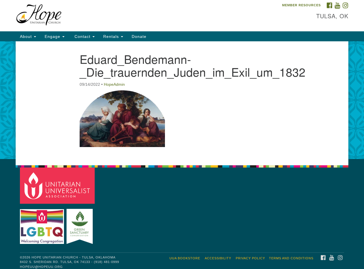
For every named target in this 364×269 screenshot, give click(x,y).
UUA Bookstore (184, 258)
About (26, 36)
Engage (53, 36)
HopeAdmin (114, 84)
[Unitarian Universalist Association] (58, 185)
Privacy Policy (250, 258)
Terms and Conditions (291, 258)
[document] (182, 100)
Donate (139, 36)
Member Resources (301, 5)
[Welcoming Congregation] (42, 223)
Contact (82, 36)
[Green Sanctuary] (80, 223)
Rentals (111, 36)
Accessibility (218, 258)
